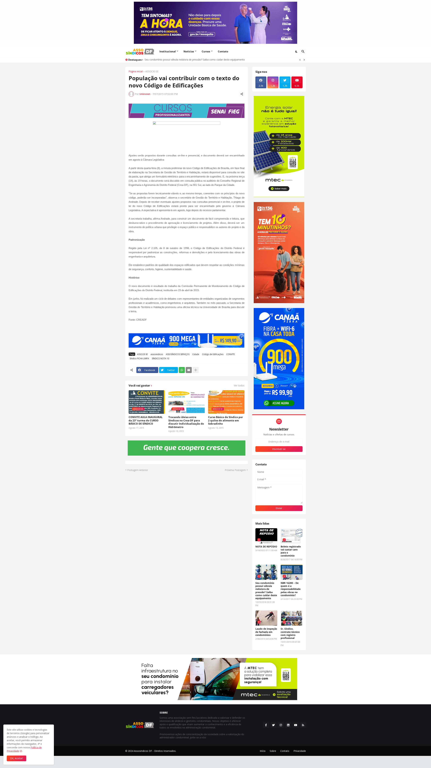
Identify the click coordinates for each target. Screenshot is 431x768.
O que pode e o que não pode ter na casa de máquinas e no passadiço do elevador (190, 59)
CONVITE (230, 354)
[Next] (304, 60)
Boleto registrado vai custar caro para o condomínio (291, 551)
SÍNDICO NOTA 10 (160, 358)
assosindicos (157, 354)
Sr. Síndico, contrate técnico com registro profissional (290, 633)
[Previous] (300, 60)
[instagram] (281, 725)
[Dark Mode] (296, 51)
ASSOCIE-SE (151, 71)
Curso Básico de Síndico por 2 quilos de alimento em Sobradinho (225, 420)
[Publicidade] (186, 111)
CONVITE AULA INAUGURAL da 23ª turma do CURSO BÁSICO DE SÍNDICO (145, 420)
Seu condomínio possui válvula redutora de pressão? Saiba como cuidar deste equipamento (266, 590)
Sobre (273, 750)
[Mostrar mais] (196, 370)
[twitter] (273, 725)
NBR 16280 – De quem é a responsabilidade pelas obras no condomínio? (291, 589)
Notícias (189, 51)
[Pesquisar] (303, 51)
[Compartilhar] (241, 94)
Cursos (206, 51)
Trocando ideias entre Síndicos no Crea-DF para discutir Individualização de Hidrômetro (186, 422)
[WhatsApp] (182, 370)
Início (263, 750)
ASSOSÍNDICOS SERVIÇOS (177, 354)
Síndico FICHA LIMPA (139, 358)
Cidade (195, 354)
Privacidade (299, 750)
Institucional (167, 51)
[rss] (303, 725)
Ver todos (239, 385)
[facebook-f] (266, 725)
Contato (223, 51)
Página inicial (136, 71)
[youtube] (296, 725)
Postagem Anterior (137, 470)
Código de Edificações (212, 354)
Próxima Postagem (235, 470)
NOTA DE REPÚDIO (266, 546)
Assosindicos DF (143, 750)
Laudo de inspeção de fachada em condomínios (266, 631)
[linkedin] (288, 725)
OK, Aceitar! (16, 758)
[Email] (189, 370)
